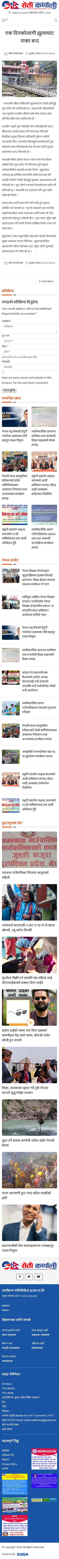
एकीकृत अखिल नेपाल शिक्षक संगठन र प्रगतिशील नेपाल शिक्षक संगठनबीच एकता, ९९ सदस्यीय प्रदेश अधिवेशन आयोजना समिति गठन (38, 606)
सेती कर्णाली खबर (10, 1425)
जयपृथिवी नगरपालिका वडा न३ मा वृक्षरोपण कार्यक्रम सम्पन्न (38, 754)
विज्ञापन (6, 1411)
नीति (4, 1406)
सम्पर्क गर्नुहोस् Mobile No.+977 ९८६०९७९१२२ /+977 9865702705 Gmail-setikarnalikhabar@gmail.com (29, 1418)
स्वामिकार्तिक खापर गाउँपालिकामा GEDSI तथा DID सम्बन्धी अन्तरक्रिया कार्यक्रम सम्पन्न (43, 538)
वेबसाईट (6, 362)
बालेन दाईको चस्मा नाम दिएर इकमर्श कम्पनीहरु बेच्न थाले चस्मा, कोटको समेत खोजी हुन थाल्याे (26, 1035)
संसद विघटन (47, 281)
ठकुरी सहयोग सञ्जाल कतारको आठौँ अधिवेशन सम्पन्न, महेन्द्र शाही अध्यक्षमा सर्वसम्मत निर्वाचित (43, 485)
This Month (8, 1388)
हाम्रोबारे (5, 1450)
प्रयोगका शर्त (8, 1455)
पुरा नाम (6, 336)
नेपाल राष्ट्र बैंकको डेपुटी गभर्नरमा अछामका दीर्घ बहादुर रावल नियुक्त (14, 436)
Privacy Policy (9, 1464)
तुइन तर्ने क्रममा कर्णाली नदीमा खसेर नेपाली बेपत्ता (28, 1143)
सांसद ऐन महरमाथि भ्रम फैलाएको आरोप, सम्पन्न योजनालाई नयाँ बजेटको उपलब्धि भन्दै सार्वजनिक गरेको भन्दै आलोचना (38, 681)
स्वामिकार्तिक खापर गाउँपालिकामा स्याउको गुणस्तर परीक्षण (39, 708)
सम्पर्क (5, 1469)
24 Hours (7, 1384)
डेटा (3, 1402)
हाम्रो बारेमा (7, 1429)
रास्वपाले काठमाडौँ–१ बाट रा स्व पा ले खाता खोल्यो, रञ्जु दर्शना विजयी (28, 928)
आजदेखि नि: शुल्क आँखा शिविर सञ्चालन (20, 1397)
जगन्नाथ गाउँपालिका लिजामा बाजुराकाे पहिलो (25, 875)
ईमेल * (5, 346)
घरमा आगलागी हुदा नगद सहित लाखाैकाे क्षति (26, 1195)
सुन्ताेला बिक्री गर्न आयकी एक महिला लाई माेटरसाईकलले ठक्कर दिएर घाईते (27, 980)
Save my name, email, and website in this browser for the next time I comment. (27, 380)
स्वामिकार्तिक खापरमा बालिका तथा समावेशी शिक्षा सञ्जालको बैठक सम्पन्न (43, 438)
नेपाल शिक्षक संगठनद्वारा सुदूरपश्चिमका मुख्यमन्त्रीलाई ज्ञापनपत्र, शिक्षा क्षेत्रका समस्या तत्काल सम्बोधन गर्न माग (38, 577)
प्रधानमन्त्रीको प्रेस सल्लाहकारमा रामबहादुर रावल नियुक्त (28, 1248)
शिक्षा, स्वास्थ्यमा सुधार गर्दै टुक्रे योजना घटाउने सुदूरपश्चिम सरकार (25, 1090)
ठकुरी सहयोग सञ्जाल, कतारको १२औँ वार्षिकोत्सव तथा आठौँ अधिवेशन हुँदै (14, 536)
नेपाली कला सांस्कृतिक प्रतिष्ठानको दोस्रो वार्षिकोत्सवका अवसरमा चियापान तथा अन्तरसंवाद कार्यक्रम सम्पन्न (14, 487)
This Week (7, 1393)
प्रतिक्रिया (6, 321)
